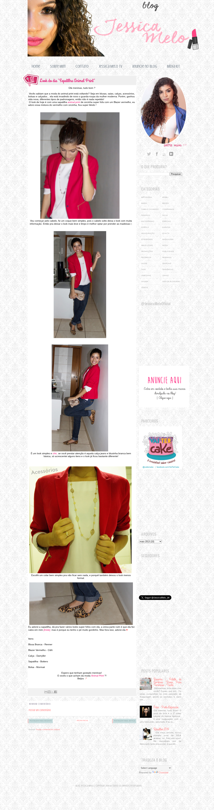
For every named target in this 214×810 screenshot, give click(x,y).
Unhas (165, 275)
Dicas (165, 215)
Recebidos (146, 257)
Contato (82, 66)
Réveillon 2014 (161, 729)
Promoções (147, 251)
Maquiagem (167, 239)
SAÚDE (144, 263)
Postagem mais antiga (124, 721)
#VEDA (144, 203)
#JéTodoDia (146, 197)
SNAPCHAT (166, 263)
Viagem (144, 281)
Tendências (167, 269)
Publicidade (168, 251)
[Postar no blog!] (49, 692)
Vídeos (144, 287)
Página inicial (82, 721)
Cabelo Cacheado (150, 209)
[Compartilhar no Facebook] (55, 692)
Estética (145, 227)
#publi (165, 197)
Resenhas (166, 257)
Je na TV (165, 233)
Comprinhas (168, 209)
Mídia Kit (173, 66)
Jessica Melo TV (110, 66)
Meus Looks (147, 245)
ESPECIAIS (166, 221)
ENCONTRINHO (147, 221)
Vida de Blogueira (171, 281)
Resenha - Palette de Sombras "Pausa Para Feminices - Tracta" (167, 682)
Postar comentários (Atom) (48, 729)
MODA (165, 245)
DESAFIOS (145, 215)
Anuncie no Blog (144, 66)
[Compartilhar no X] (52, 692)
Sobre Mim (58, 66)
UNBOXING (146, 275)
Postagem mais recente (41, 721)
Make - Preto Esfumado (165, 707)
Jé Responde (147, 239)
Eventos (166, 227)
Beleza (165, 203)
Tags (143, 269)
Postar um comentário (40, 710)
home (36, 66)
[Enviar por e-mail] (46, 692)
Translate (164, 772)
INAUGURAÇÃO (147, 233)
